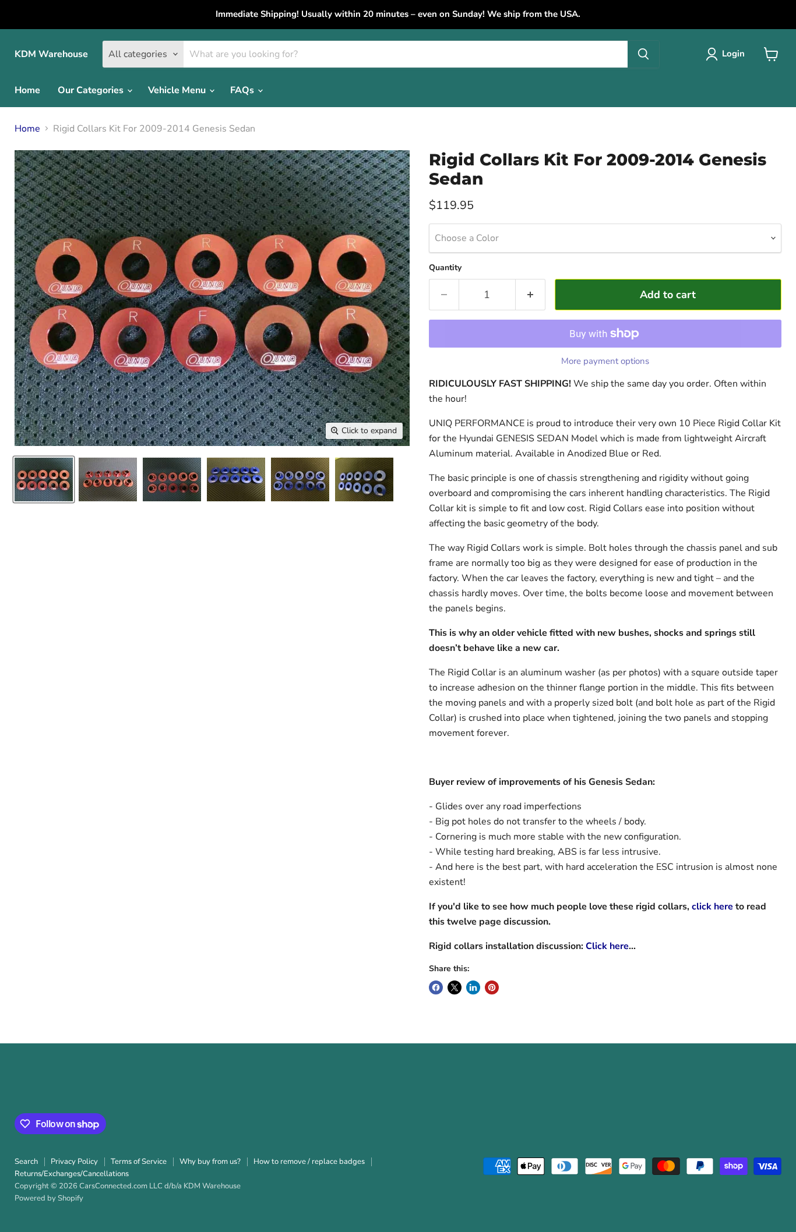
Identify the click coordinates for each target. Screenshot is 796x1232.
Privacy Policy (74, 1161)
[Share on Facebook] (436, 987)
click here (712, 906)
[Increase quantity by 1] (530, 295)
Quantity (445, 267)
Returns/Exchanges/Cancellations (72, 1174)
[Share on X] (455, 987)
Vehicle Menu (178, 90)
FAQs (243, 90)
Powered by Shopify (49, 1198)
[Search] (643, 54)
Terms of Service (139, 1161)
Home (27, 90)
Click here (607, 946)
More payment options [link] (605, 361)
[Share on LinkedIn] (473, 987)
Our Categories (92, 90)
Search (26, 1161)
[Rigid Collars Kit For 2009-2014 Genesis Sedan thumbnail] (43, 479)
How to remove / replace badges (309, 1161)
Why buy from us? (210, 1161)
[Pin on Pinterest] (492, 987)
